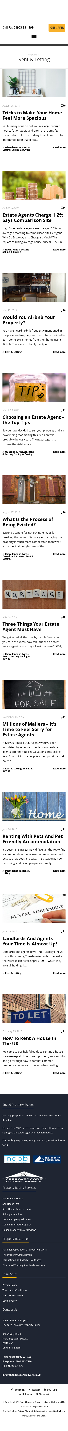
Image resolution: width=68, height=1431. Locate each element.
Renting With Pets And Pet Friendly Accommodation (32, 839)
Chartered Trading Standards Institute (23, 1265)
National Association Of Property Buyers (24, 1249)
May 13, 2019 (9, 310)
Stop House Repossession (16, 1209)
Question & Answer (16, 451)
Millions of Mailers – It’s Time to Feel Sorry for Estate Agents (29, 729)
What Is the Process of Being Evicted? (27, 522)
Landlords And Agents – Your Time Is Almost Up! (29, 941)
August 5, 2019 (10, 207)
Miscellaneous (13, 147)
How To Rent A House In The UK (29, 1041)
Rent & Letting (21, 249)
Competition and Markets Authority (21, 1260)
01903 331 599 (23, 1356)
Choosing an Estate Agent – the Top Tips (33, 419)
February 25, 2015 (12, 1031)
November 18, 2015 (13, 717)
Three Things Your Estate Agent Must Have (30, 626)
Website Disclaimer (13, 1295)
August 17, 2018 (11, 512)
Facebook (19, 1389)
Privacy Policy (9, 1285)
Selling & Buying (21, 149)
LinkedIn (26, 1394)
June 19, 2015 (9, 931)
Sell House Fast (10, 1203)
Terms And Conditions (14, 1290)
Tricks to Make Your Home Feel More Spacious (32, 115)
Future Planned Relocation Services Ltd (37, 1411)
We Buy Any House (12, 1198)
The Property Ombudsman (17, 1254)
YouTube (51, 1389)
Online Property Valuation (16, 1219)
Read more (59, 147)
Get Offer (57, 27)
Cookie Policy (9, 1300)
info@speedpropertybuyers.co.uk (21, 1374)
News (8, 249)
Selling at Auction (12, 1214)
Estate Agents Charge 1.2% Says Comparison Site (32, 217)
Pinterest (43, 1394)
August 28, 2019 (11, 105)
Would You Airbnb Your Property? (28, 320)
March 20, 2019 (10, 410)
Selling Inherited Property (16, 1224)
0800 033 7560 (24, 1361)
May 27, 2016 (9, 616)
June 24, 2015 (9, 829)
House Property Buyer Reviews (19, 1229)
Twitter (35, 1389)
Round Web (39, 1415)
